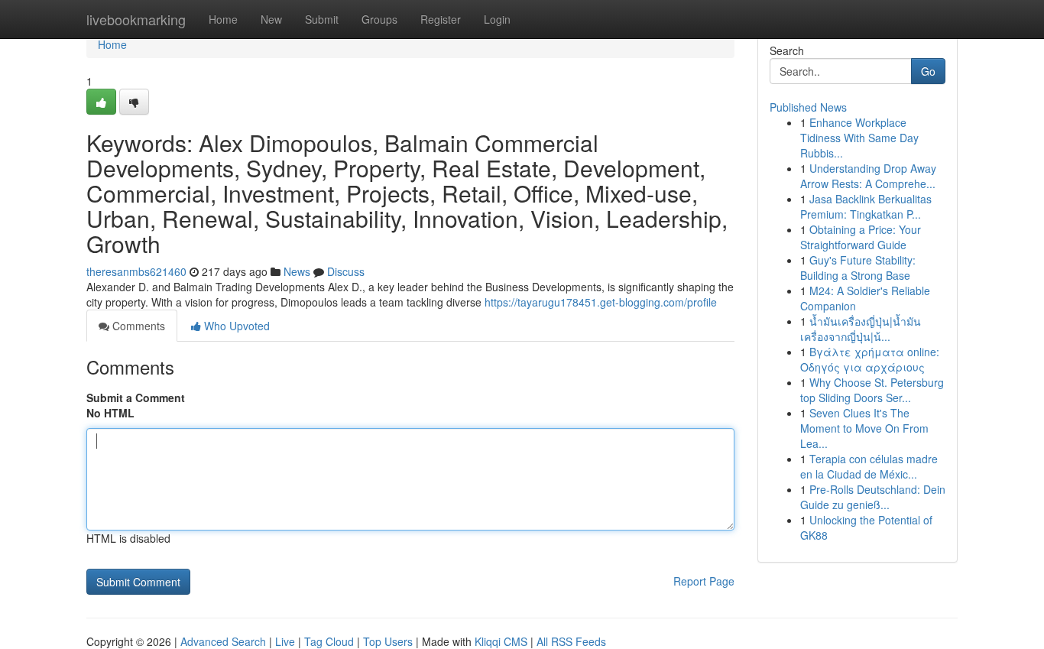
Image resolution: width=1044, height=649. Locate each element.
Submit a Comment (135, 397)
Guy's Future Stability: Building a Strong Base (858, 267)
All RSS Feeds (571, 641)
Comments (137, 325)
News (297, 271)
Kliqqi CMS (501, 641)
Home (223, 19)
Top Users (388, 641)
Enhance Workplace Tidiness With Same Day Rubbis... (859, 138)
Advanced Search (223, 641)
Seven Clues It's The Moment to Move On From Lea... (864, 428)
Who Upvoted (235, 325)
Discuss (346, 271)
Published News (808, 107)
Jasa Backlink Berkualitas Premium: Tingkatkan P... (866, 206)
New (271, 19)
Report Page (703, 581)
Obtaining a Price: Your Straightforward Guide (860, 237)
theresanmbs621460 (136, 271)
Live (285, 641)
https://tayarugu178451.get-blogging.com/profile (601, 302)
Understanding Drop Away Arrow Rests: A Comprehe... (868, 176)
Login (497, 19)
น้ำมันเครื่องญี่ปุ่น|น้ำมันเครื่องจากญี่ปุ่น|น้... (860, 328)
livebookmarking (136, 19)
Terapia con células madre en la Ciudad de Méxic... (869, 466)
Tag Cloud (329, 641)
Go (928, 71)
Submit (322, 19)
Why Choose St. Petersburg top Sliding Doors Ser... (872, 390)
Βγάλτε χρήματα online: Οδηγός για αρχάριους (869, 359)
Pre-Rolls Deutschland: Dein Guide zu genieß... (872, 497)
